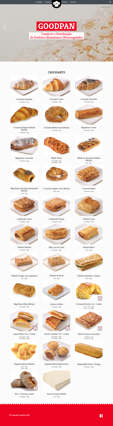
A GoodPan (38, 2)
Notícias (64, 2)
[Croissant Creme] (56, 85)
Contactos (73, 2)
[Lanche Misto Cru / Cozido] (24, 320)
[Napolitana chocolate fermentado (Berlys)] (24, 175)
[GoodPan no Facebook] (101, 416)
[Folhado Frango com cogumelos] (24, 262)
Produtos (48, 2)
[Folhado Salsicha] (24, 234)
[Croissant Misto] (89, 175)
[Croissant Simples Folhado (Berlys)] (24, 114)
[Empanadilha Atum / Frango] (89, 350)
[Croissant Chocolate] (89, 85)
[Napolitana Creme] (89, 114)
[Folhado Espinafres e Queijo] (89, 262)
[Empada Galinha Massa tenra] (56, 350)
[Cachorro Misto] (56, 290)
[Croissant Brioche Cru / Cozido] (89, 290)
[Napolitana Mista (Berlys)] (24, 290)
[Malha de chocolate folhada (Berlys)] (89, 144)
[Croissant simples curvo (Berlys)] (56, 175)
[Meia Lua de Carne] (56, 234)
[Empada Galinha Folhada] (24, 350)
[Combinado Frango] (56, 205)
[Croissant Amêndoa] (24, 86)
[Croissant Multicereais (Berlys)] (56, 114)
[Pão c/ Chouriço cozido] (24, 380)
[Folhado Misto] (89, 234)
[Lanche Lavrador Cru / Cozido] (56, 320)
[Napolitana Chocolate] (24, 144)
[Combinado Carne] (24, 205)
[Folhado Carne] (89, 205)
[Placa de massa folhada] (56, 380)
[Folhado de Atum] (56, 262)
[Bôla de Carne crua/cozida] (89, 320)
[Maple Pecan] (56, 144)
